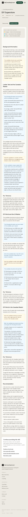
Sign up (3, 503)
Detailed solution (14, 23)
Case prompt (5, 23)
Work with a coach (7, 455)
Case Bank (4, 484)
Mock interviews (5, 474)
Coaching (20, 2)
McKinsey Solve (5, 488)
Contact (3, 496)
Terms (7, 513)
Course (3, 476)
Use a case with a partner (9, 451)
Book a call (4, 494)
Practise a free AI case (8, 449)
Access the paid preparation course (11, 453)
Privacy (3, 513)
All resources (4, 486)
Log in (3, 502)
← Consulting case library (7, 9)
